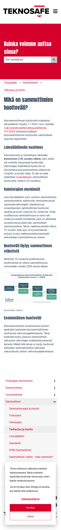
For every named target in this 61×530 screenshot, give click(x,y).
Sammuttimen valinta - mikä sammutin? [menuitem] (31, 456)
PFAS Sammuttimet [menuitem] (20, 450)
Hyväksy (30, 507)
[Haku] (54, 59)
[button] (54, 381)
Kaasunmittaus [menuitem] (14, 387)
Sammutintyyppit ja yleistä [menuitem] (24, 408)
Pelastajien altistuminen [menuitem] (19, 380)
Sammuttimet (30, 82)
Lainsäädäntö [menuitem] (16, 436)
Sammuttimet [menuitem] (13, 401)
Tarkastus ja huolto (14, 90)
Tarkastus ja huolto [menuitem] (21, 429)
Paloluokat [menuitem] (15, 415)
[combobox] (27, 59)
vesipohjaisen (24, 177)
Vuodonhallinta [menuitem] (14, 394)
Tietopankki (10, 82)
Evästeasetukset (31, 499)
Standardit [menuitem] (15, 443)
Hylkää (30, 516)
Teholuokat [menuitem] (15, 422)
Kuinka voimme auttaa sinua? (27, 48)
